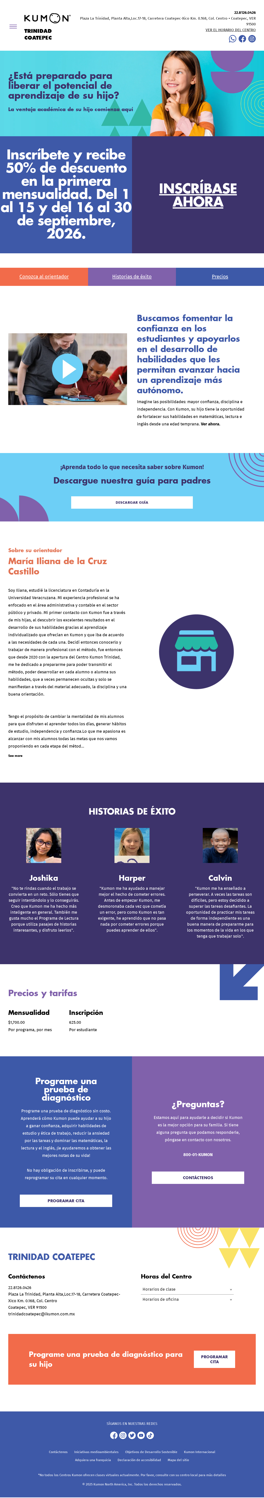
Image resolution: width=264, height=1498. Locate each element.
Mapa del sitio (178, 1460)
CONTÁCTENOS (198, 1177)
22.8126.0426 (245, 13)
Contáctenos (58, 1452)
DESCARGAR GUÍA (132, 502)
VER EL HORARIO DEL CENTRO (231, 30)
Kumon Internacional (199, 1452)
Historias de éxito (132, 276)
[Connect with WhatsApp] (232, 41)
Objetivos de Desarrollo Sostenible (151, 1452)
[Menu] (14, 27)
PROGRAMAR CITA (66, 1200)
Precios (220, 276)
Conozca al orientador (44, 276)
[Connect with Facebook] (242, 41)
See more (15, 755)
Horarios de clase (159, 1289)
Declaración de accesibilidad (139, 1460)
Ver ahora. (210, 424)
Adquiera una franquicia (93, 1460)
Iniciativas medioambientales (96, 1452)
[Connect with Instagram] (252, 41)
